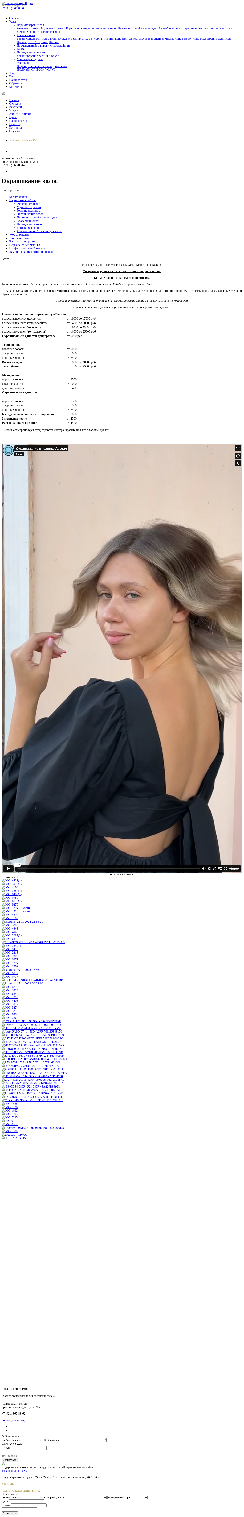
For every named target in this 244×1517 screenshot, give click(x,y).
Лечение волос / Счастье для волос (39, 31)
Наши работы (18, 79)
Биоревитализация (128, 38)
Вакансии (15, 107)
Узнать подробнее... (14, 1470)
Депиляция (225, 38)
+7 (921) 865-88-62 (13, 7)
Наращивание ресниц (31, 52)
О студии (15, 18)
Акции (13, 73)
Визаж (21, 49)
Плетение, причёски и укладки (138, 28)
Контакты (15, 86)
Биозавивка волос (221, 28)
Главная (14, 100)
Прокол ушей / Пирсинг (32, 42)
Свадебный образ (170, 28)
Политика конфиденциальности (22, 1490)
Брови (21, 38)
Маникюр (23, 62)
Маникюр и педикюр (30, 59)
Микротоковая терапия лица (69, 38)
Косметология (26, 35)
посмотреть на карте (15, 1420)
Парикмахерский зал (30, 25)
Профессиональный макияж (27, 248)
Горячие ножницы (78, 28)
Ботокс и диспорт (152, 38)
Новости (14, 124)
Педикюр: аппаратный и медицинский (42, 66)
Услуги (13, 21)
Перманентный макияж (24, 245)
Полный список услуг (36, 69)
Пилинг (54, 42)
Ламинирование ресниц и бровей (38, 55)
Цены (13, 76)
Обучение (15, 83)
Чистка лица (173, 38)
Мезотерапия (208, 38)
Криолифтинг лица (38, 38)
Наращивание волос (195, 28)
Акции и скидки (20, 113)
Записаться (9, 1459)
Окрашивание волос (104, 28)
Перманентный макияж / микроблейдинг (43, 45)
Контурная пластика (102, 38)
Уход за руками (19, 234)
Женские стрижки (28, 28)
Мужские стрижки (53, 28)
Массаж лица (190, 38)
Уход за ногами (19, 238)
